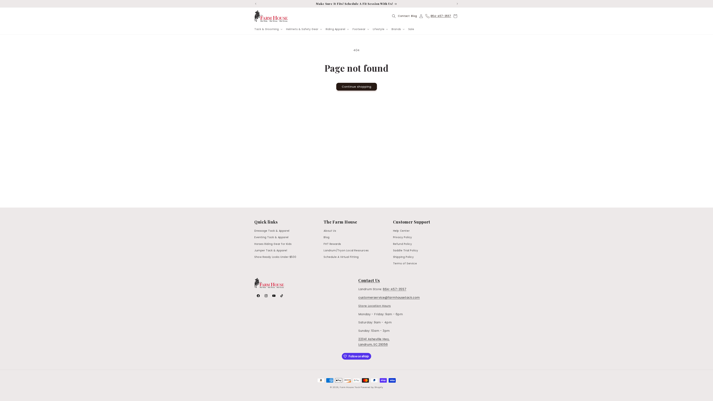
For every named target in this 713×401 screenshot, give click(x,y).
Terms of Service (405, 263)
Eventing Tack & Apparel (271, 237)
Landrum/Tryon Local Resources (346, 250)
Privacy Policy (402, 237)
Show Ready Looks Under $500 (275, 257)
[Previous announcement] (256, 3)
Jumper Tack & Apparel (270, 250)
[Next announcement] (457, 3)
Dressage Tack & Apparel (271, 231)
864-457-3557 (394, 289)
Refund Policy (402, 244)
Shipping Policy (403, 257)
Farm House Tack (350, 387)
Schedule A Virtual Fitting (341, 257)
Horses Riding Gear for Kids (273, 244)
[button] (268, 29)
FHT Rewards (332, 244)
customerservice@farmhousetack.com (389, 297)
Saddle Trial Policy (405, 250)
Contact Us (369, 280)
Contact (404, 16)
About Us (330, 231)
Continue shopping (356, 87)
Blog (414, 16)
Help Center (401, 231)
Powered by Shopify (372, 387)
